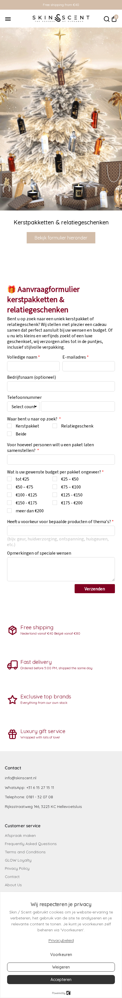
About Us (13, 884)
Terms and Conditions (25, 851)
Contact (12, 876)
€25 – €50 (70, 479)
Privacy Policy (17, 868)
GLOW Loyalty (18, 860)
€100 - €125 (26, 495)
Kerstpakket (27, 426)
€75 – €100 (71, 487)
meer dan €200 (30, 510)
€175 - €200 (72, 503)
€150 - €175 (26, 503)
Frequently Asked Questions (31, 843)
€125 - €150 (72, 495)
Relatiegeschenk (77, 426)
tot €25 (22, 479)
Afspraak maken (20, 835)
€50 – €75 (24, 487)
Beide (21, 434)
